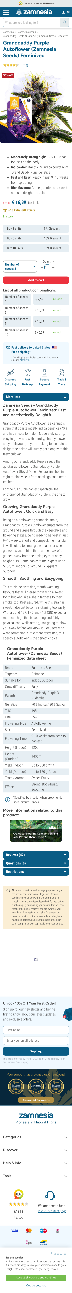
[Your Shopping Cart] (68, 12)
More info (24, 360)
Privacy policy (58, 1253)
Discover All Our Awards (35, 1100)
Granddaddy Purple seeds (37, 461)
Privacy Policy (58, 1058)
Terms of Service (15, 1062)
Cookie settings (36, 1285)
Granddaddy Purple (34, 494)
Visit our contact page (52, 1211)
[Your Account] (63, 12)
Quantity (48, 261)
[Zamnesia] (34, 12)
